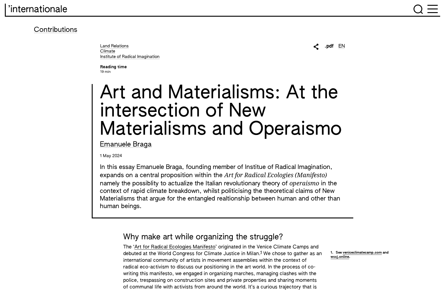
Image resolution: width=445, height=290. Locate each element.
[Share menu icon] (316, 47)
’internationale (37, 9)
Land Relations (114, 46)
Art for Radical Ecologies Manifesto (175, 247)
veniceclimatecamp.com (362, 253)
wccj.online (340, 257)
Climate (107, 51)
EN (341, 46)
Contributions (55, 30)
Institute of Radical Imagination (130, 57)
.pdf (329, 46)
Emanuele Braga (126, 144)
